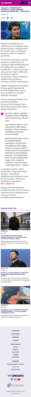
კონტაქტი (15, 354)
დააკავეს (10, 179)
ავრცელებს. (10, 183)
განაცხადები (15, 357)
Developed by (14, 393)
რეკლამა (15, 340)
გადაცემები (15, 334)
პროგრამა (15, 337)
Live (25, 3)
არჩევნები (15, 349)
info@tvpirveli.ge (15, 369)
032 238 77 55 (15, 366)
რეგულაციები (15, 352)
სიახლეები (15, 330)
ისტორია (15, 347)
